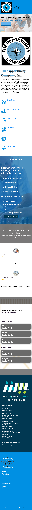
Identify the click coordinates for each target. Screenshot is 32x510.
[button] (30, 7)
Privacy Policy (23, 507)
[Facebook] (3, 490)
